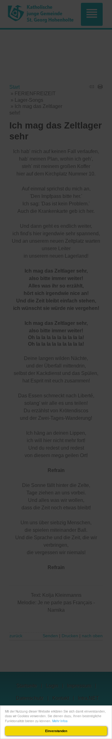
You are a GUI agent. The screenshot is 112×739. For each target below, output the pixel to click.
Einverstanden (56, 731)
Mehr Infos (60, 720)
